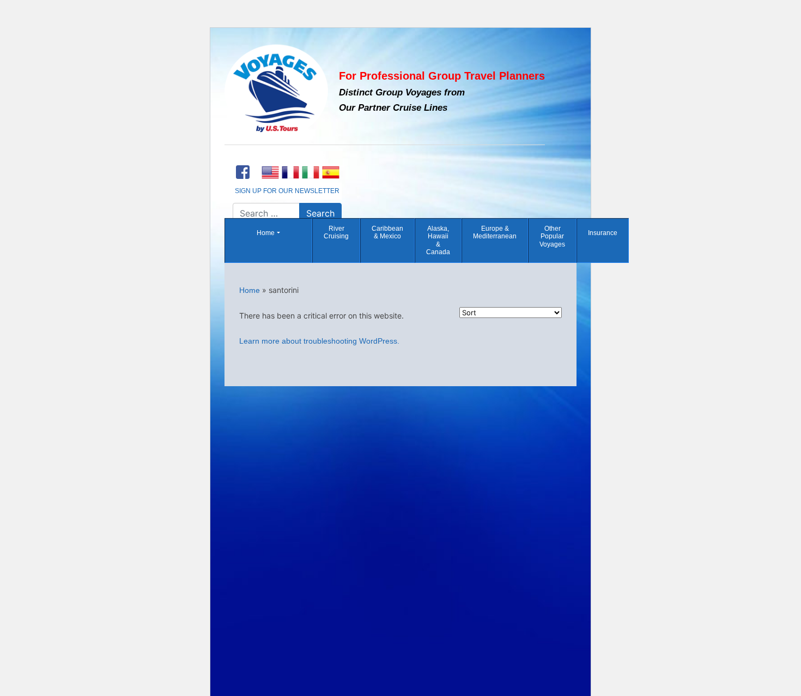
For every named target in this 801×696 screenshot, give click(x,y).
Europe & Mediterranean (495, 232)
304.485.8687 (287, 158)
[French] (290, 172)
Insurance (602, 233)
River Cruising (336, 232)
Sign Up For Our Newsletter (287, 191)
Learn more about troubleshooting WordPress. (319, 341)
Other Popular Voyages (552, 236)
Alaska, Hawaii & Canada (438, 240)
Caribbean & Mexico (387, 232)
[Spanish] (330, 172)
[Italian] (310, 172)
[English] (270, 172)
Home (266, 233)
